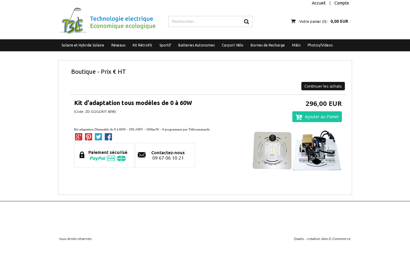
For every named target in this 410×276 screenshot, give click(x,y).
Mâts (296, 45)
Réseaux (118, 45)
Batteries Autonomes (196, 45)
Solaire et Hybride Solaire (83, 45)
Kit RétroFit (142, 45)
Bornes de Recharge (268, 45)
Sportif (165, 45)
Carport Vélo (232, 45)
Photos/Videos (320, 45)
